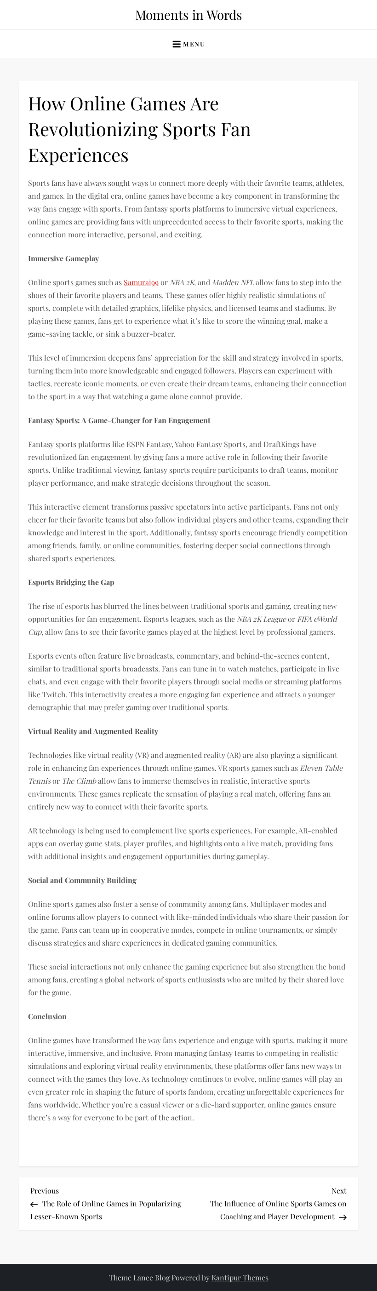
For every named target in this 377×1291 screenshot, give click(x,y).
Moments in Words (188, 14)
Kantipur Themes (239, 1277)
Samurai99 (141, 282)
